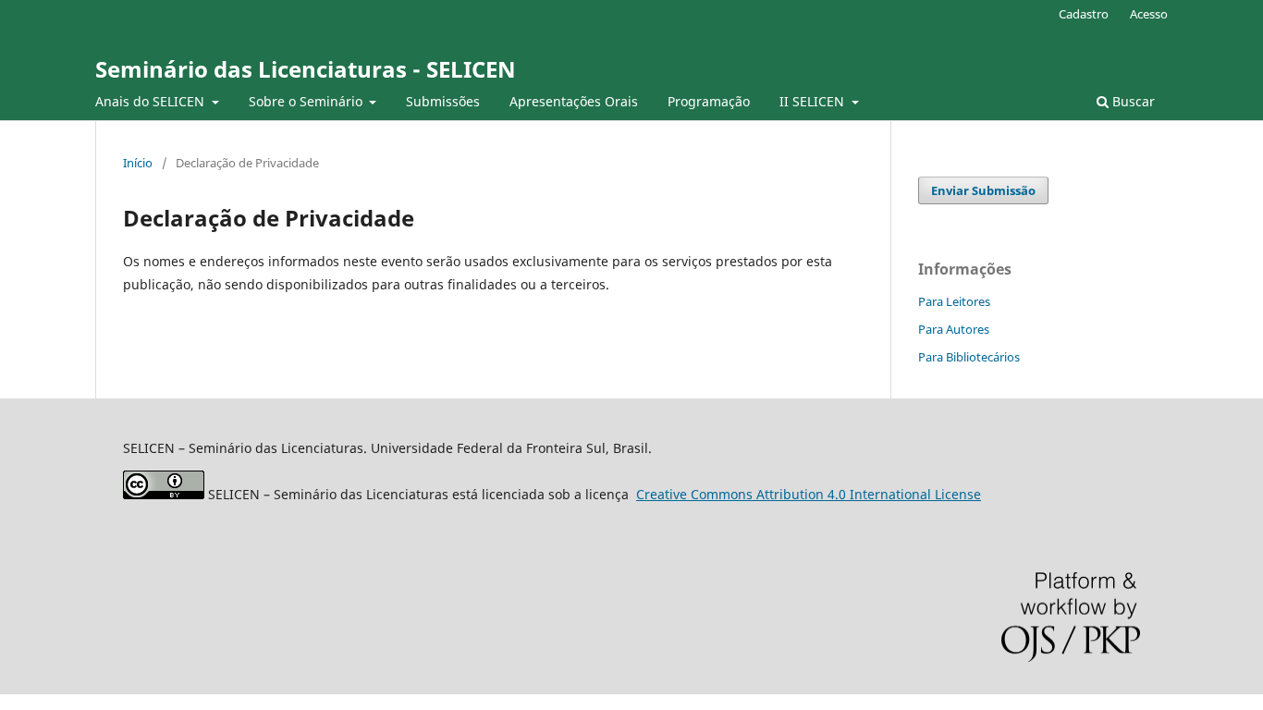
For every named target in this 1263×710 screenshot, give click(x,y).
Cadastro (1084, 14)
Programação (709, 101)
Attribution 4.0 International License (808, 494)
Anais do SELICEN (151, 101)
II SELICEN (813, 101)
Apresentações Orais (573, 101)
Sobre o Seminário (307, 101)
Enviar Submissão (983, 190)
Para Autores (953, 329)
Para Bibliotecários (969, 357)
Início (138, 162)
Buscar (1132, 101)
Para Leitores (954, 301)
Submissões (443, 101)
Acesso (1149, 14)
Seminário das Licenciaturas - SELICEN (305, 69)
